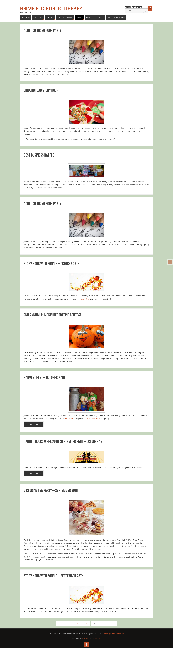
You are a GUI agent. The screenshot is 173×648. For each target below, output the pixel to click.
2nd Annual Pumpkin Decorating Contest (52, 315)
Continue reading (33, 424)
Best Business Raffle (39, 155)
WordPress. (96, 639)
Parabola (86, 639)
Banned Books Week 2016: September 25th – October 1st (64, 441)
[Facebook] (170, 262)
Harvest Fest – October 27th (44, 377)
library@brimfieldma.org (113, 633)
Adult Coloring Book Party (42, 30)
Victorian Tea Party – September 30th (51, 490)
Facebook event (93, 418)
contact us (85, 299)
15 (86, 623)
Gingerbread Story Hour (41, 90)
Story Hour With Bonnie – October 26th (52, 263)
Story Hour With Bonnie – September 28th (53, 575)
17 (104, 623)
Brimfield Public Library (51, 8)
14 (77, 623)
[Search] (144, 11)
